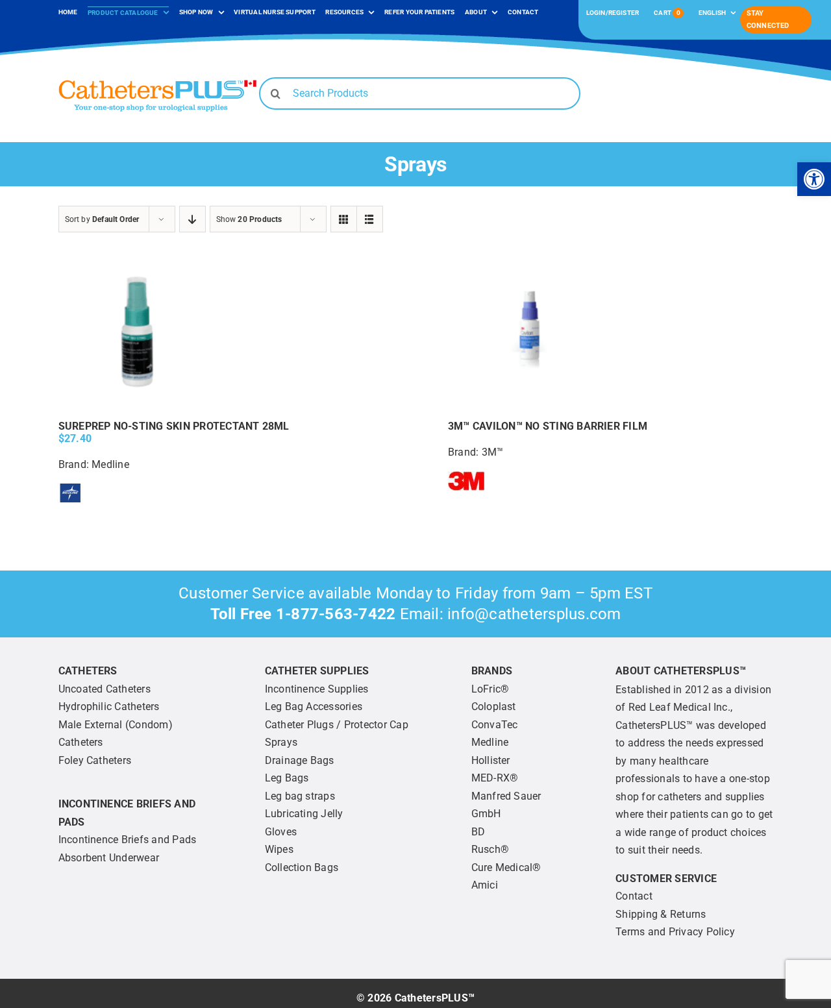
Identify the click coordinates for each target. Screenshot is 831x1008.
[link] (814, 179)
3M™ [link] (493, 452)
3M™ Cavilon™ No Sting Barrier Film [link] (547, 426)
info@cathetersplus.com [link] (534, 614)
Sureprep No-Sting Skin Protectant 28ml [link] (174, 426)
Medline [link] (110, 464)
